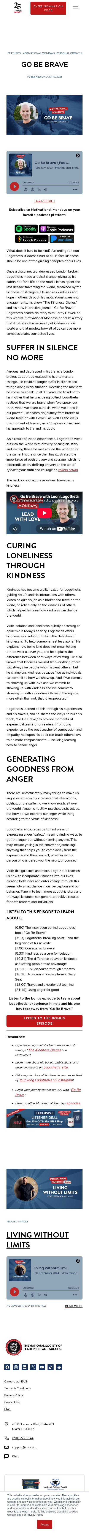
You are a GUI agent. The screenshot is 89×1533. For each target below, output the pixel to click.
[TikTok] (51, 1367)
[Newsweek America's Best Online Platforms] (31, 1484)
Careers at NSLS (15, 1381)
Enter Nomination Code (48, 8)
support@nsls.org (24, 1447)
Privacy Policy (13, 1395)
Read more (74, 1306)
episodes (73, 1103)
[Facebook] (7, 1367)
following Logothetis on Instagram (46, 1080)
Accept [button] (45, 1524)
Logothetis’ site (55, 1067)
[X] (33, 1367)
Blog (7, 1409)
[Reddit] (59, 1367)
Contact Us (12, 1402)
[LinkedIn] (25, 1367)
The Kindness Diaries (44, 1050)
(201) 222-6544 (22, 1438)
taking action (68, 470)
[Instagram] (16, 1367)
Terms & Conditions (17, 1388)
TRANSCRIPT (44, 201)
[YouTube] (42, 1367)
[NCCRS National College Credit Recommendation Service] (55, 1484)
